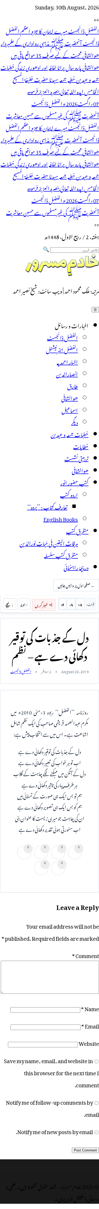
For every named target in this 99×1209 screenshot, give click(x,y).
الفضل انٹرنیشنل (62, 349)
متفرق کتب (77, 530)
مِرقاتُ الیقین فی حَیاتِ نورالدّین (49, 542)
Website (89, 1042)
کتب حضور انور (74, 481)
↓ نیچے (9, 604)
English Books (60, 518)
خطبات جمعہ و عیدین (69, 433)
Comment (85, 954)
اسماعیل (70, 409)
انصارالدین (67, 373)
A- (71, 604)
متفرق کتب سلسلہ (61, 554)
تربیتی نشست (76, 457)
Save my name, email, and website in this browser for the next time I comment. (51, 1071)
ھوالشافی (69, 397)
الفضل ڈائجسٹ (62, 336)
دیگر (74, 421)
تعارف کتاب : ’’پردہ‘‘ (47, 506)
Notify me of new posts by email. (54, 1130)
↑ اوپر (24, 604)
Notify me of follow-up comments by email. (52, 1107)
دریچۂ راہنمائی (76, 566)
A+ (80, 604)
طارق (72, 385)
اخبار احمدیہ (67, 361)
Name (90, 1007)
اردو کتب (69, 494)
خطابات (80, 445)
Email (90, 1025)
